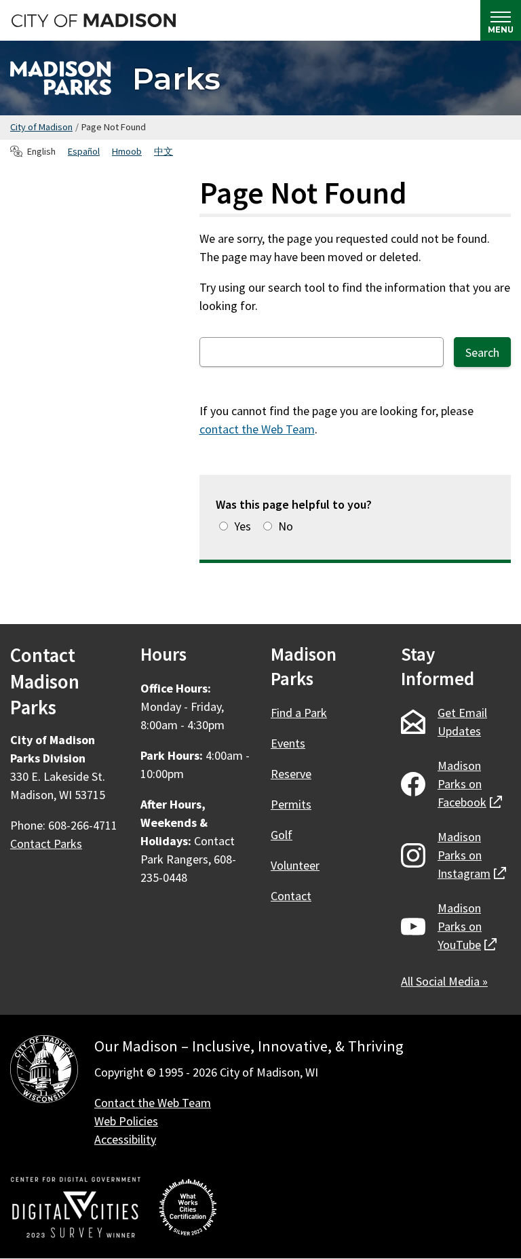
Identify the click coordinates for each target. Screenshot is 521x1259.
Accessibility (125, 1139)
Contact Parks (46, 843)
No (285, 526)
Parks (176, 78)
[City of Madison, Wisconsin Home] (44, 1071)
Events (288, 743)
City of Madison (41, 127)
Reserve (291, 773)
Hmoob (127, 151)
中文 (163, 151)
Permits (291, 804)
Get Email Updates (462, 722)
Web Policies (126, 1121)
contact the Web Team (257, 429)
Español (84, 151)
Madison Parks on (470, 784)
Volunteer (295, 865)
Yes (242, 526)
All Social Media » (444, 981)
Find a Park (299, 712)
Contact (291, 896)
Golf (281, 834)
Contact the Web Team (152, 1102)
